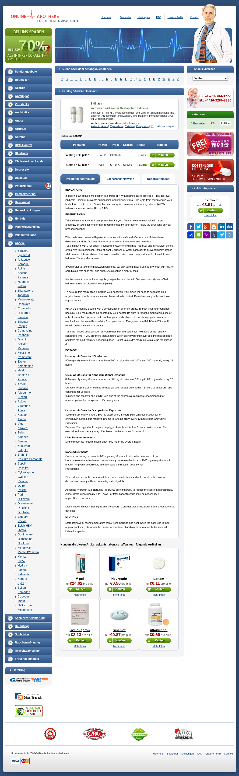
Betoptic (23, 450)
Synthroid (24, 255)
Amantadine (25, 366)
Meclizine (24, 352)
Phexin (22, 521)
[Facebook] (190, 226)
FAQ (158, 17)
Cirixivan (130, 126)
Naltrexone (25, 605)
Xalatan (23, 414)
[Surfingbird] (221, 234)
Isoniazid (23, 375)
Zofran (22, 286)
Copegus (23, 596)
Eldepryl (23, 516)
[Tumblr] (214, 234)
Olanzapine (25, 539)
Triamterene (25, 290)
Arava (21, 410)
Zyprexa (23, 277)
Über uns (106, 17)
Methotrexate (26, 299)
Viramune (24, 406)
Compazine (25, 330)
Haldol (22, 370)
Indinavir (23, 574)
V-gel (21, 423)
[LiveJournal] (229, 234)
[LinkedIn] (221, 226)
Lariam (22, 570)
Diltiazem (24, 499)
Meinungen (143, 17)
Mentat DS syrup (28, 552)
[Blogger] (214, 226)
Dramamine (25, 503)
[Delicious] (190, 234)
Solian (22, 587)
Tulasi (21, 432)
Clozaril (23, 397)
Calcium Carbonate (30, 459)
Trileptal (23, 321)
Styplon (22, 383)
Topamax (23, 295)
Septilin (22, 463)
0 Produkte (198, 123)
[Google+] (206, 226)
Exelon (22, 361)
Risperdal (24, 313)
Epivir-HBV (25, 525)
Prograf (22, 379)
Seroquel (23, 264)
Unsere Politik (175, 17)
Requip (22, 326)
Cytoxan (23, 477)
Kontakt (194, 17)
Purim (21, 494)
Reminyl (23, 481)
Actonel (22, 401)
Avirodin (95, 126)
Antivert (22, 344)
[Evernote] (198, 234)
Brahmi (22, 454)
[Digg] (229, 226)
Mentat (22, 556)
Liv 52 (21, 561)
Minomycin (25, 547)
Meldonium (25, 610)
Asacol (22, 419)
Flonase (23, 388)
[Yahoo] (206, 234)
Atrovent (23, 428)
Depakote (24, 304)
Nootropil (23, 543)
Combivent (25, 357)
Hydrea (22, 565)
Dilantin (23, 339)
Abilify (21, 268)
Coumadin (24, 308)
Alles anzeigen (165, 126)
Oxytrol (22, 530)
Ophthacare (25, 534)
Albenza (23, 437)
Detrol (21, 485)
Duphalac (24, 512)
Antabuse (24, 259)
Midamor (23, 348)
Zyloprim (23, 335)
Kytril (21, 583)
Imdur (21, 601)
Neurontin (24, 281)
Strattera (23, 250)
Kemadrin (24, 592)
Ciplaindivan (116, 126)
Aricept (22, 273)
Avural (105, 126)
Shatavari (24, 445)
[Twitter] (198, 226)
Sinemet (23, 441)
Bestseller (125, 17)
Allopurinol (25, 392)
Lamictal (23, 317)
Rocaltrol (23, 468)
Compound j (143, 126)
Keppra (22, 578)
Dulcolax (23, 508)
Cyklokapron (26, 472)
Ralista (22, 490)
